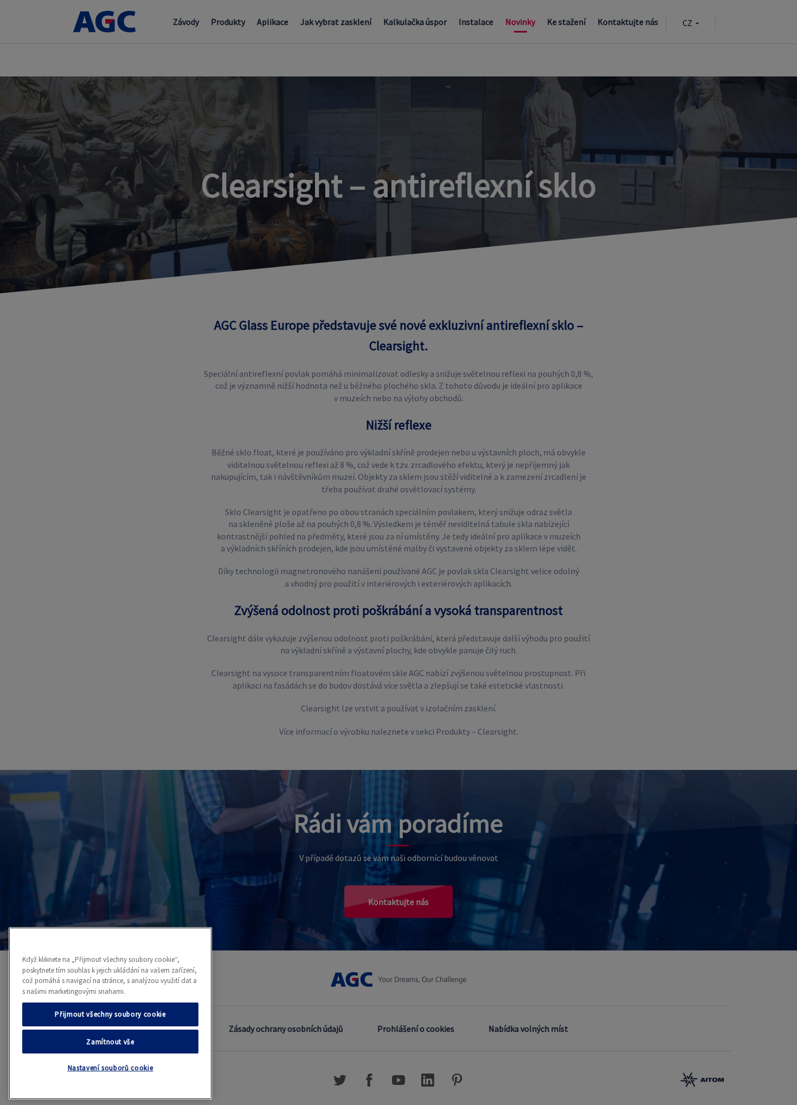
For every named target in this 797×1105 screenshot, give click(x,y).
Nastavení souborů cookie (110, 1068)
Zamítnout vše (110, 1041)
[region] (110, 1013)
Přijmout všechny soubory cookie (110, 1014)
